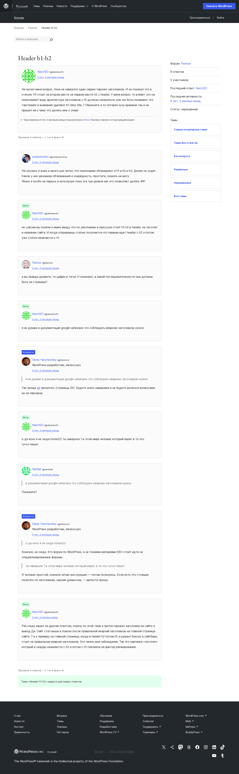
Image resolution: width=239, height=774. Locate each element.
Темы (60, 721)
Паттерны (63, 732)
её (38, 388)
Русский (52, 752)
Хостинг (19, 726)
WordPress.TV (109, 732)
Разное (32, 27)
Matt (190, 721)
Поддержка (107, 721)
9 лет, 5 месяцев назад (50, 77)
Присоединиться (153, 715)
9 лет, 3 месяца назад (45, 617)
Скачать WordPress (219, 6)
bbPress (192, 726)
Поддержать (152, 726)
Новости (19, 721)
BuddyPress (194, 732)
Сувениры (150, 732)
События (148, 721)
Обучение (106, 715)
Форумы (19, 17)
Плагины (62, 726)
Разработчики (108, 726)
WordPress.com (196, 715)
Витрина (62, 715)
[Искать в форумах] (51, 39)
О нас (17, 715)
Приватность (22, 732)
